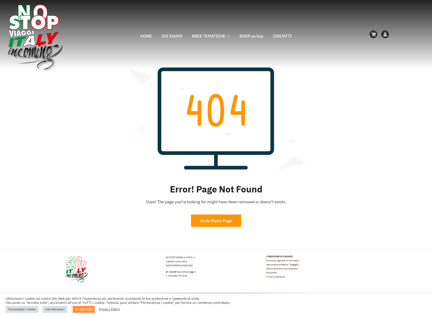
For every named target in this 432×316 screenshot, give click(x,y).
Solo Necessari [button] (55, 309)
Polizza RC (271, 272)
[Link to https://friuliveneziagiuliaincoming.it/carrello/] (373, 34)
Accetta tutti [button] (83, 309)
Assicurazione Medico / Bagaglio (282, 264)
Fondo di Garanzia (275, 276)
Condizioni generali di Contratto (282, 260)
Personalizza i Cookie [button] (22, 309)
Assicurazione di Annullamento (282, 268)
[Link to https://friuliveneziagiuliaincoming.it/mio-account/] (385, 34)
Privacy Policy (109, 309)
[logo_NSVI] (35, 6)
